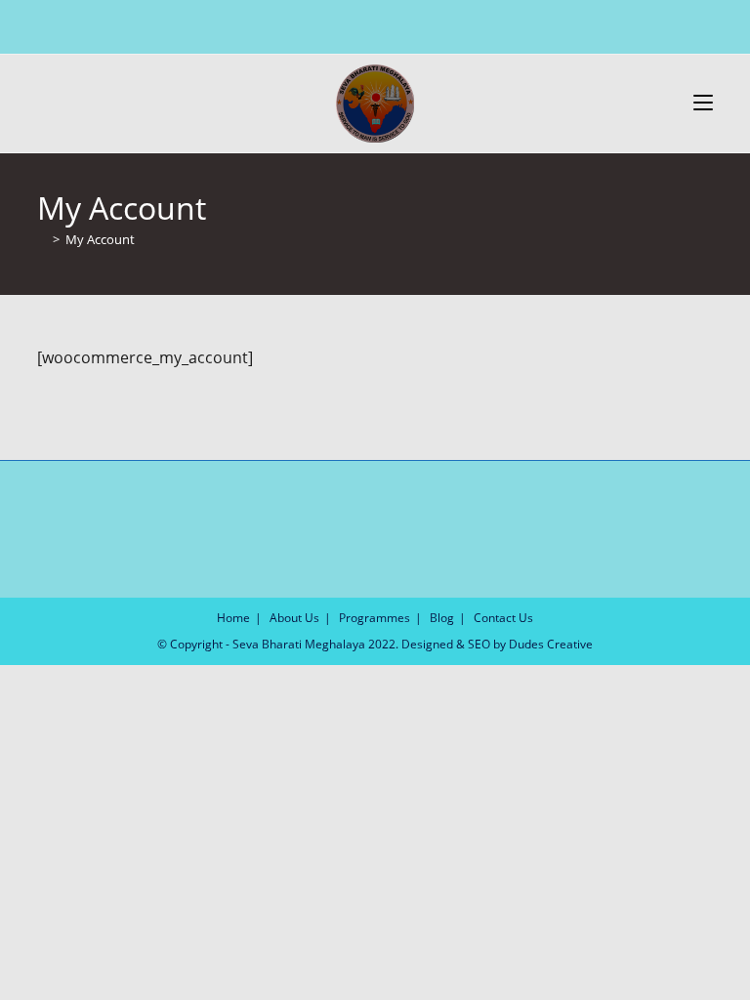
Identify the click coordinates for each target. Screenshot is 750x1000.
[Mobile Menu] (703, 103)
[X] (330, 24)
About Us (294, 617)
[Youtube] (395, 24)
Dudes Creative (551, 644)
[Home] (42, 239)
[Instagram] (372, 24)
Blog (442, 617)
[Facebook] (350, 24)
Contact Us (503, 617)
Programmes (374, 617)
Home (233, 617)
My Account (100, 239)
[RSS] (417, 24)
